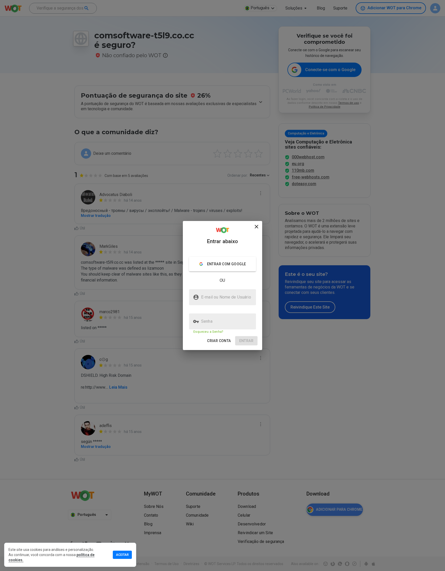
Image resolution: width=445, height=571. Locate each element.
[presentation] (222, 285)
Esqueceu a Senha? (208, 332)
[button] (219, 341)
